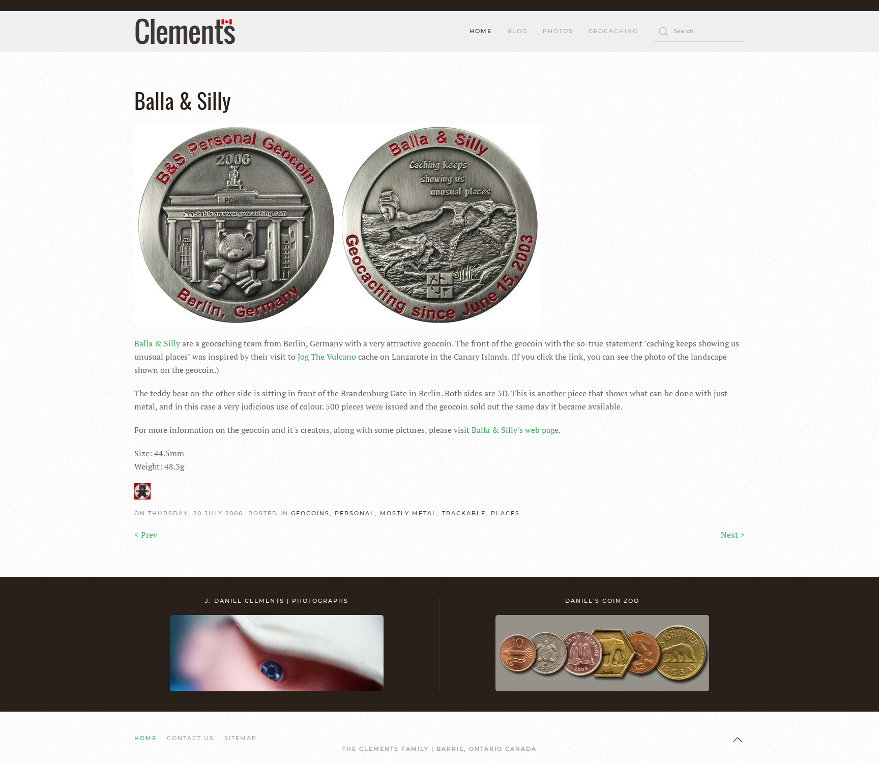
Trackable (464, 513)
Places (505, 513)
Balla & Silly (157, 343)
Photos (558, 31)
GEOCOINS (310, 513)
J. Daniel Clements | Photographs (276, 600)
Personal (355, 513)
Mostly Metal (408, 513)
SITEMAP (240, 738)
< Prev (145, 534)
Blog (517, 31)
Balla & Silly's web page (515, 429)
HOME (481, 31)
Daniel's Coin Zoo (602, 600)
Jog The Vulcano (327, 356)
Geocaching (613, 31)
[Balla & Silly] (337, 223)
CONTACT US (190, 738)
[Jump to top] (737, 740)
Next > (733, 534)
